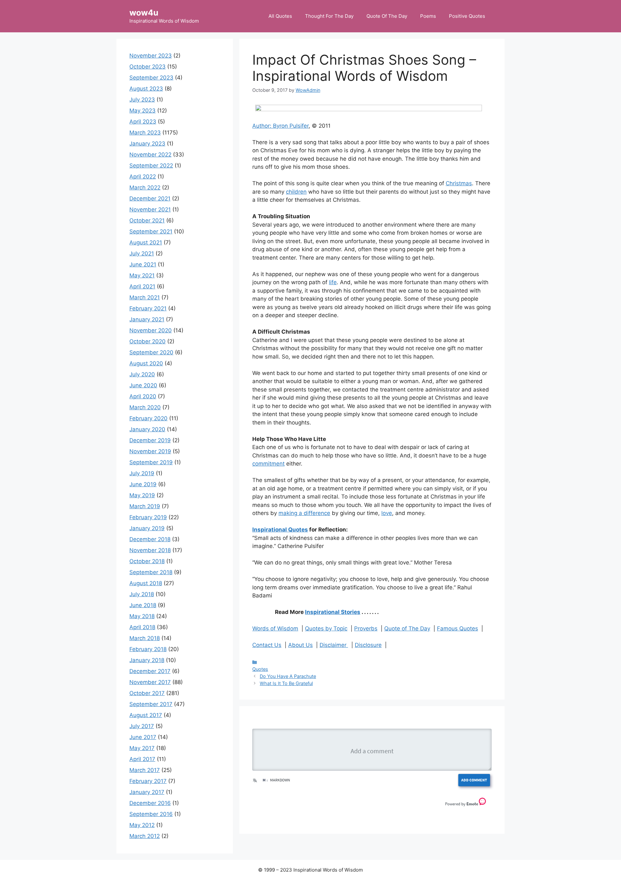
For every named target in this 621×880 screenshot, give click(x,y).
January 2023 (147, 143)
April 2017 (142, 759)
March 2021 (144, 297)
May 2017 (142, 748)
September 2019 (151, 462)
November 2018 (150, 550)
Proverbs (365, 628)
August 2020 (146, 363)
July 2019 (141, 473)
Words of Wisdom (275, 628)
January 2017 (146, 792)
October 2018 (147, 561)
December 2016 (150, 803)
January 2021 (146, 319)
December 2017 (149, 671)
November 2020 (150, 330)
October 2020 (147, 341)
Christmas (459, 183)
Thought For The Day (329, 16)
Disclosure (368, 645)
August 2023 (146, 88)
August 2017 (145, 715)
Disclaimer (334, 645)
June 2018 (142, 605)
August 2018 (145, 583)
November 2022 (150, 154)
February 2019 (148, 517)
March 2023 (145, 132)
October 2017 (147, 693)
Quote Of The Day (386, 16)
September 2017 (150, 704)
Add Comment (474, 780)
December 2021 (149, 198)
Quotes (260, 669)
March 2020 (145, 407)
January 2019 (147, 528)
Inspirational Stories (332, 612)
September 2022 (151, 165)
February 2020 (148, 418)
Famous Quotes (457, 628)
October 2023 (147, 66)
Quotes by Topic (326, 628)
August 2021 (145, 242)
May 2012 (142, 825)
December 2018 (149, 539)
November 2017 (150, 682)
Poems (428, 16)
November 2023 (150, 55)
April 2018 (142, 627)
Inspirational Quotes (280, 529)
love (386, 513)
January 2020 (147, 429)
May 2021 (142, 275)
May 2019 (142, 495)
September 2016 (151, 814)
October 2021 (147, 220)
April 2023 (142, 121)
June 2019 (143, 484)
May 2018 (142, 616)
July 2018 (141, 594)
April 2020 (142, 396)
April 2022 (142, 176)
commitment (268, 463)
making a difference (304, 513)
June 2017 (142, 737)
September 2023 (151, 77)
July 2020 (142, 374)
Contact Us (266, 645)
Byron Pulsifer (291, 126)
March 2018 (144, 638)
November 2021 (150, 209)
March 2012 (144, 836)
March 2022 (144, 187)
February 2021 (148, 308)
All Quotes (280, 16)
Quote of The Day (407, 628)
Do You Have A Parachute (288, 676)
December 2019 (150, 440)
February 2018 (148, 649)
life (333, 282)
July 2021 (141, 253)
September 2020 (151, 352)
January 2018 (146, 660)
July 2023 (142, 99)
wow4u (143, 12)
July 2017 (141, 726)
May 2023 (142, 110)
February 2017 (148, 781)
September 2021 (150, 231)
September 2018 (150, 572)
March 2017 (144, 770)
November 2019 (150, 451)
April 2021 (142, 286)
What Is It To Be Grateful (286, 683)
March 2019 (144, 506)
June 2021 (142, 264)
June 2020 (143, 385)
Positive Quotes (467, 16)
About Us (300, 645)
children (296, 191)
